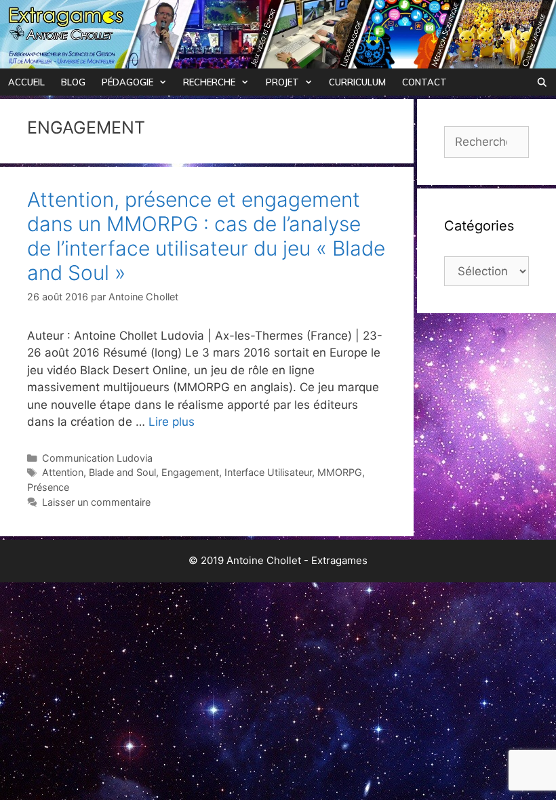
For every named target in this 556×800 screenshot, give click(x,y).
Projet (282, 82)
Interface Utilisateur (268, 472)
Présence (48, 487)
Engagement (190, 472)
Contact (424, 82)
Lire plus (171, 421)
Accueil (26, 82)
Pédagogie (127, 82)
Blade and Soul (122, 472)
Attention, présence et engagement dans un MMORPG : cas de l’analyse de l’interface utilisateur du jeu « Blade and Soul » (206, 236)
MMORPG (339, 472)
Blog (73, 82)
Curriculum (357, 82)
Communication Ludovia (97, 458)
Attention (62, 472)
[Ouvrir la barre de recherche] (542, 82)
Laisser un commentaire (96, 502)
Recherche (209, 82)
